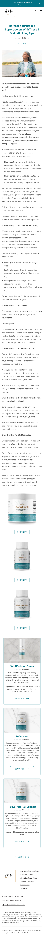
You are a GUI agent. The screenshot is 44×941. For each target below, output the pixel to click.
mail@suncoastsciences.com (14, 905)
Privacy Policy (25, 885)
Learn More (20, 698)
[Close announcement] (39, 3)
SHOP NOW (22, 532)
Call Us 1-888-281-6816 (12, 900)
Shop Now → (22, 5)
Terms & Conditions (27, 881)
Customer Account (27, 874)
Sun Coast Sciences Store (30, 871)
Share (23, 43)
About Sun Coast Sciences (30, 878)
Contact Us (24, 888)
